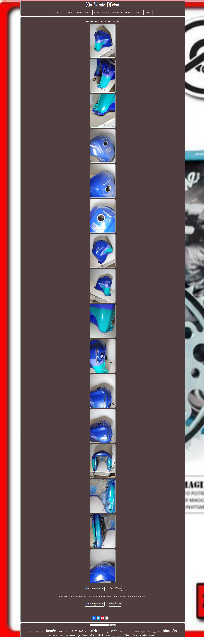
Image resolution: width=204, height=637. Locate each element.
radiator (119, 636)
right (114, 636)
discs (92, 635)
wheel (62, 636)
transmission (129, 632)
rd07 (126, 635)
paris (137, 632)
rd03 (100, 635)
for (175, 631)
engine (143, 632)
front (30, 631)
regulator (152, 636)
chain (134, 635)
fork (108, 632)
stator (149, 632)
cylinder (66, 632)
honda (51, 631)
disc (43, 632)
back (159, 632)
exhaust (53, 635)
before (107, 635)
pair (121, 631)
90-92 (86, 632)
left (78, 635)
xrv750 (77, 631)
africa (94, 631)
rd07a (37, 632)
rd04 (166, 631)
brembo (143, 635)
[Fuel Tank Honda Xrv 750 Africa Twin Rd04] (103, 40)
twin (114, 631)
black (154, 632)
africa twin (70, 635)
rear (60, 631)
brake (85, 635)
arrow (103, 632)
